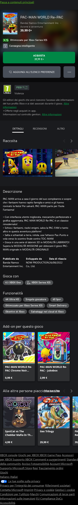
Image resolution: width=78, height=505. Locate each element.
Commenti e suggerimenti (49, 459)
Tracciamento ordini (51, 468)
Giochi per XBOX (29, 455)
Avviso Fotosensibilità (35, 464)
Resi (35, 468)
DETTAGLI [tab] (18, 128)
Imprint (28, 490)
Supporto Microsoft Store (16, 468)
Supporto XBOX (23, 459)
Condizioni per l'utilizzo (14, 494)
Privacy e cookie (44, 490)
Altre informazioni (51, 114)
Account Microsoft (61, 464)
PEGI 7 (20, 87)
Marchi (34, 494)
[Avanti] (71, 140)
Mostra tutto (52, 390)
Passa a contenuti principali (17, 2)
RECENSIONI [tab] (40, 128)
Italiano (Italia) (9, 477)
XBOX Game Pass (50, 455)
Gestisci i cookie (65, 490)
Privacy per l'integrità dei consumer (22, 485)
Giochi (4, 472)
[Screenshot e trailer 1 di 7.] (27, 162)
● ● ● (69, 72)
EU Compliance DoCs (49, 498)
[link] (19, 356)
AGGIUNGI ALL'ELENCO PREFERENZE (34, 72)
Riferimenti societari (57, 485)
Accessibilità (7, 503)
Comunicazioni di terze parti (57, 494)
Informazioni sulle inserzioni (17, 498)
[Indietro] (64, 140)
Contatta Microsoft (11, 490)
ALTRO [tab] (61, 128)
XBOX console (8, 455)
